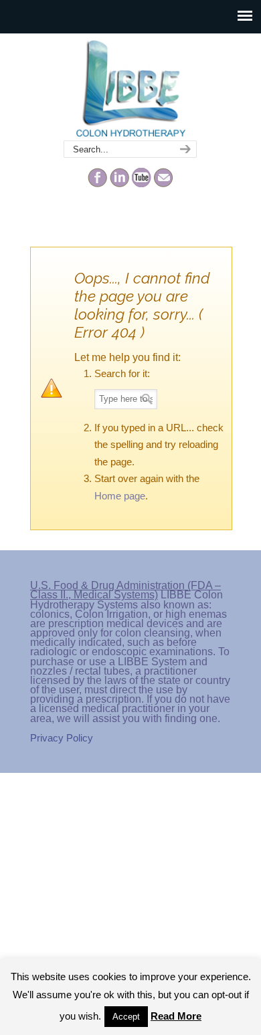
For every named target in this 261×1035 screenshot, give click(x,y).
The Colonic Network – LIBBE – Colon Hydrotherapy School (130, 87)
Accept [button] (126, 1017)
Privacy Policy (61, 737)
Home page (119, 495)
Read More (176, 1016)
